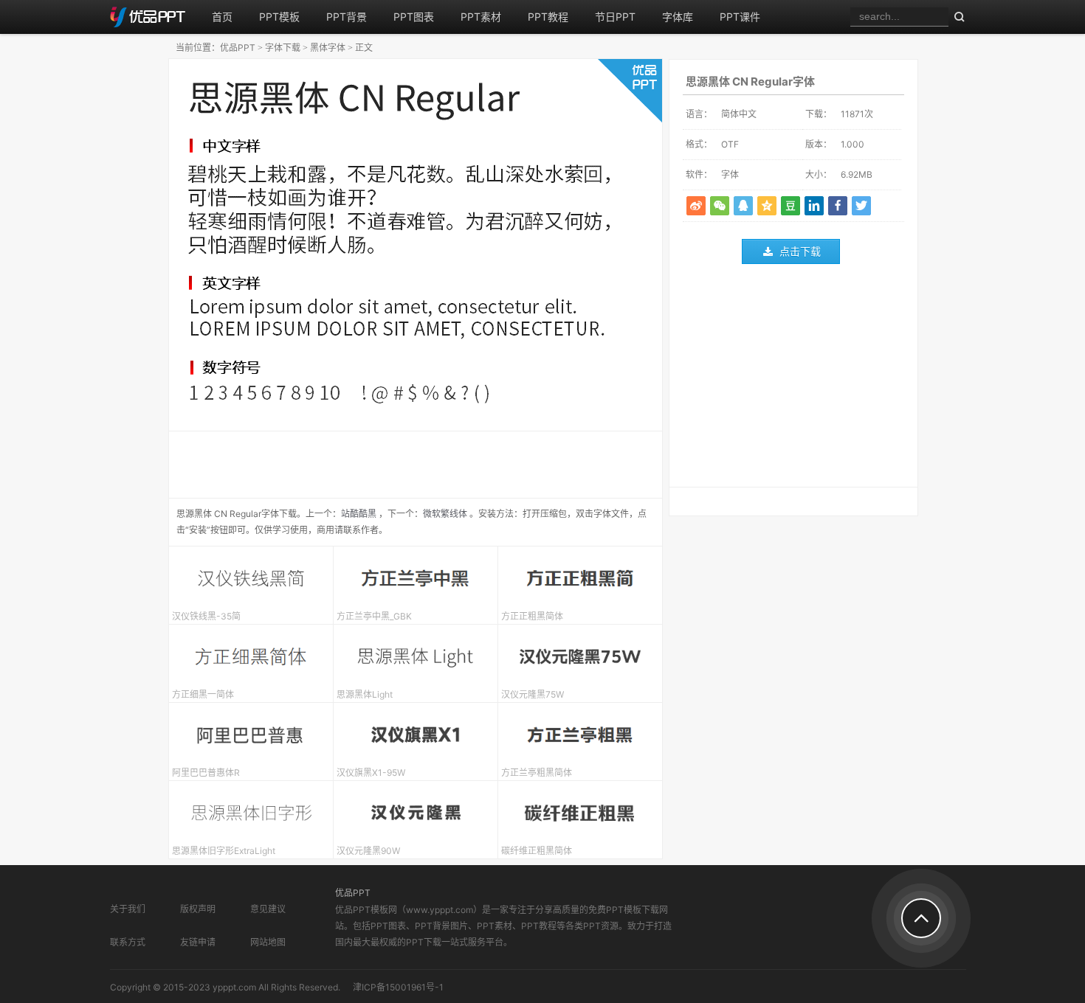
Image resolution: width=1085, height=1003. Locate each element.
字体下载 (282, 47)
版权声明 (198, 908)
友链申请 (198, 942)
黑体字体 (327, 47)
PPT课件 (740, 16)
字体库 (677, 16)
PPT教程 (548, 16)
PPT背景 (346, 16)
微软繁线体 (445, 513)
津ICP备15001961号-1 (398, 987)
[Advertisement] (793, 379)
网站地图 (268, 942)
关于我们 (127, 908)
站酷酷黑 (358, 513)
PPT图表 (413, 16)
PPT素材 (481, 16)
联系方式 (127, 942)
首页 (222, 16)
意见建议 (268, 908)
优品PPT (237, 47)
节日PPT (615, 16)
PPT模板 (279, 16)
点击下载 (800, 251)
